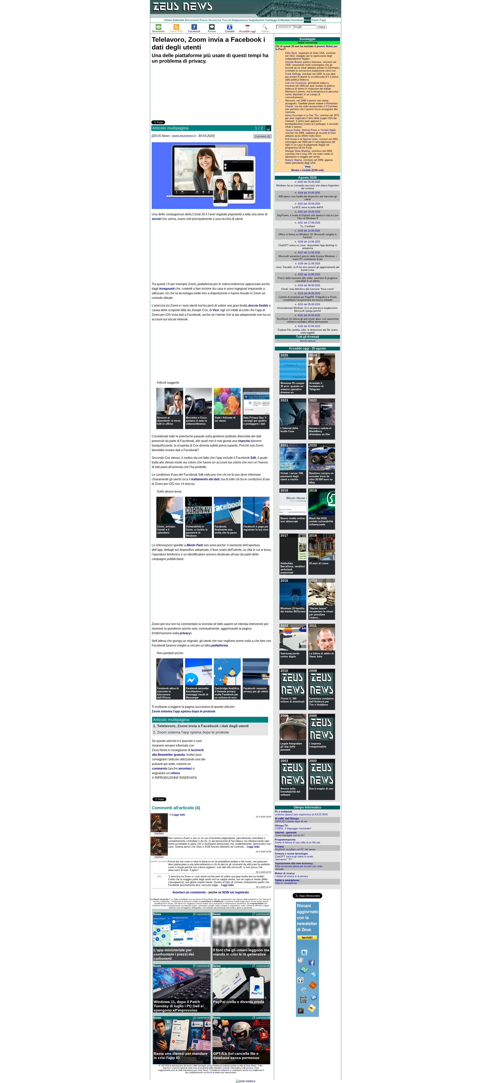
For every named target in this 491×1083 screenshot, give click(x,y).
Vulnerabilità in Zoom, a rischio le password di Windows (197, 531)
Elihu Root (291, 53)
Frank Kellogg (293, 73)
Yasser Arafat (292, 130)
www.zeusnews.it (184, 135)
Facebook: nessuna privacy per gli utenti (255, 690)
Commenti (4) (262, 136)
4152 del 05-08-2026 (309, 304)
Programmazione (285, 839)
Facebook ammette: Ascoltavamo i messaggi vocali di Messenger (197, 693)
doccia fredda (258, 305)
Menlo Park (195, 545)
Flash (315, 20)
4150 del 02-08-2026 (309, 326)
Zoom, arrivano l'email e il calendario (166, 529)
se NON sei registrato (233, 892)
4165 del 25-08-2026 (309, 181)
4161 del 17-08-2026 (309, 222)
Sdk (253, 457)
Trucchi (226, 20)
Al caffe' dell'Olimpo (287, 818)
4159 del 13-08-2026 (309, 241)
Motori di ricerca (284, 873)
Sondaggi (271, 20)
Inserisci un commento (189, 892)
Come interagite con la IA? (289, 835)
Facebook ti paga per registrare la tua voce (255, 528)
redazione (224, 1070)
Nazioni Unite (310, 139)
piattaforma (219, 645)
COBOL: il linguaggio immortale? (293, 828)
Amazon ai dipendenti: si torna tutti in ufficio (168, 420)
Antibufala (284, 20)
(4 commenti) (202, 1017)
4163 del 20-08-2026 (309, 203)
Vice (216, 310)
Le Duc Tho (312, 115)
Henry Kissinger (294, 115)
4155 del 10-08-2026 (309, 274)
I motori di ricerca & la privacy (291, 876)
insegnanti (167, 288)
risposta (244, 440)
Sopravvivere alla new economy (294, 863)
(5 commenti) (202, 966)
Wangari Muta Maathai (297, 151)
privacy (185, 633)
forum (209, 1072)
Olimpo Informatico (307, 807)
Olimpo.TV (281, 825)
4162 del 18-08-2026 (309, 211)
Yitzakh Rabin (328, 130)
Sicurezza (214, 20)
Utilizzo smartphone (286, 883)
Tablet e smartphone (287, 880)
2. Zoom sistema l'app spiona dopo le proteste (191, 732)
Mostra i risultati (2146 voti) (307, 170)
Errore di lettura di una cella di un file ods (297, 842)
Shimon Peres (309, 130)
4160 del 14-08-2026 (309, 230)
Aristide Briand (293, 62)
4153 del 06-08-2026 (309, 293)
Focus (204, 20)
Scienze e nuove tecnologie (291, 853)
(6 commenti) (202, 914)
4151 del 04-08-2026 (309, 315)
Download (297, 20)
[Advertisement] (180, 93)
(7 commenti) (261, 914)
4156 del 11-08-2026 (309, 263)
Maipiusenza (240, 20)
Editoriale (178, 20)
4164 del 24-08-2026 (309, 192)
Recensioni (192, 20)
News (307, 20)
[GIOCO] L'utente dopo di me (291, 821)
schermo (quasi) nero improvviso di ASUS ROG (301, 814)
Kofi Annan (291, 139)
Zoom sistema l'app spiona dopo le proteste (183, 711)
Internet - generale (285, 832)
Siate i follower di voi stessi (225, 419)
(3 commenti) (261, 1017)
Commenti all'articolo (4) (176, 807)
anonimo (184, 768)
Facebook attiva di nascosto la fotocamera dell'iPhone (168, 693)
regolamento (226, 899)
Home (168, 20)
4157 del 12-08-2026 (309, 252)
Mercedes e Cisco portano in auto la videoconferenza (196, 420)
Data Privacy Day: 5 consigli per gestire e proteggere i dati (254, 420)
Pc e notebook (283, 811)
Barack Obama (293, 160)
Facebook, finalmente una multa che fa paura (226, 529)
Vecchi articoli (307, 341)
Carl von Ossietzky (295, 82)
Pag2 (323, 20)
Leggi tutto (178, 814)
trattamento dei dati (205, 479)
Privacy (279, 846)
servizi (156, 218)
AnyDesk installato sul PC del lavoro (295, 849)
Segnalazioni (256, 20)
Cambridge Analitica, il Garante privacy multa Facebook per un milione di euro (227, 693)
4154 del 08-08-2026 (309, 285)
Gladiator (159, 833)
